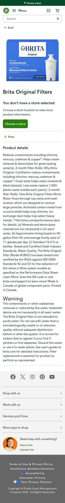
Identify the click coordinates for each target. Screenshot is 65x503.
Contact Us (27, 449)
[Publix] (6, 11)
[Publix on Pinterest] (42, 378)
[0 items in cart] (57, 10)
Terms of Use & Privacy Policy (31, 464)
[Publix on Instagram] (32, 378)
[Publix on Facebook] (13, 378)
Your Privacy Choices (36, 481)
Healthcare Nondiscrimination (32, 468)
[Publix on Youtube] (52, 378)
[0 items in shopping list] (48, 10)
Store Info (26, 445)
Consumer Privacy (33, 477)
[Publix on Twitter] (23, 378)
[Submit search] (58, 19)
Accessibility (35, 473)
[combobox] (30, 19)
